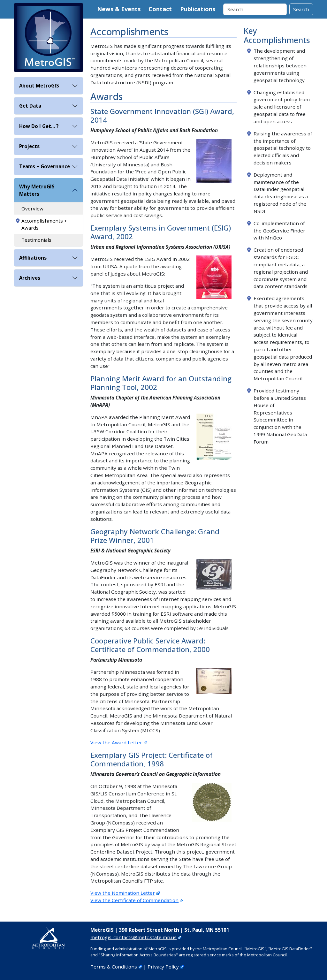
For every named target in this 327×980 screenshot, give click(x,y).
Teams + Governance (44, 166)
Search (301, 9)
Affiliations (33, 257)
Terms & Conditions (113, 966)
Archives (29, 278)
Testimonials (36, 240)
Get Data (30, 106)
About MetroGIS (39, 85)
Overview (32, 208)
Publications (197, 9)
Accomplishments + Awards (44, 224)
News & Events (119, 9)
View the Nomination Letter (122, 893)
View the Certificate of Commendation (134, 900)
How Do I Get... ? (39, 126)
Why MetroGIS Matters (37, 190)
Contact (160, 9)
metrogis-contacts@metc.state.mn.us (133, 937)
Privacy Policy (163, 966)
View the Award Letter (116, 742)
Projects (29, 146)
